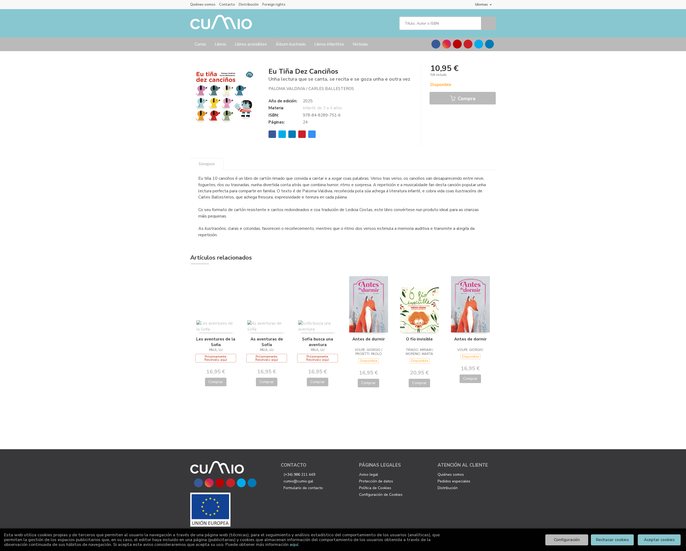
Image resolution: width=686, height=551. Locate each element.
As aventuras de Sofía (267, 341)
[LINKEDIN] (489, 44)
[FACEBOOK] (435, 44)
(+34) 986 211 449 (299, 474)
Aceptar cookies (659, 539)
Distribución (249, 4)
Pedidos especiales (454, 481)
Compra (465, 98)
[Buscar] (488, 23)
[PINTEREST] (468, 44)
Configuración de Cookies (380, 494)
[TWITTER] (478, 44)
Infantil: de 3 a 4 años (322, 108)
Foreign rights (273, 4)
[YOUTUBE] (457, 44)
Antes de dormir (470, 339)
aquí (294, 545)
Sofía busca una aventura (317, 341)
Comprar (215, 381)
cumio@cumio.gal (298, 481)
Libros (220, 44)
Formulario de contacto (303, 487)
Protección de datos (376, 481)
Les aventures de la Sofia (215, 341)
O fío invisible (419, 339)
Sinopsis (207, 164)
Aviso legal (368, 474)
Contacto (227, 4)
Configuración (567, 539)
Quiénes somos (202, 4)
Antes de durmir (368, 339)
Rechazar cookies (612, 539)
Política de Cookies (375, 487)
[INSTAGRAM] (446, 44)
